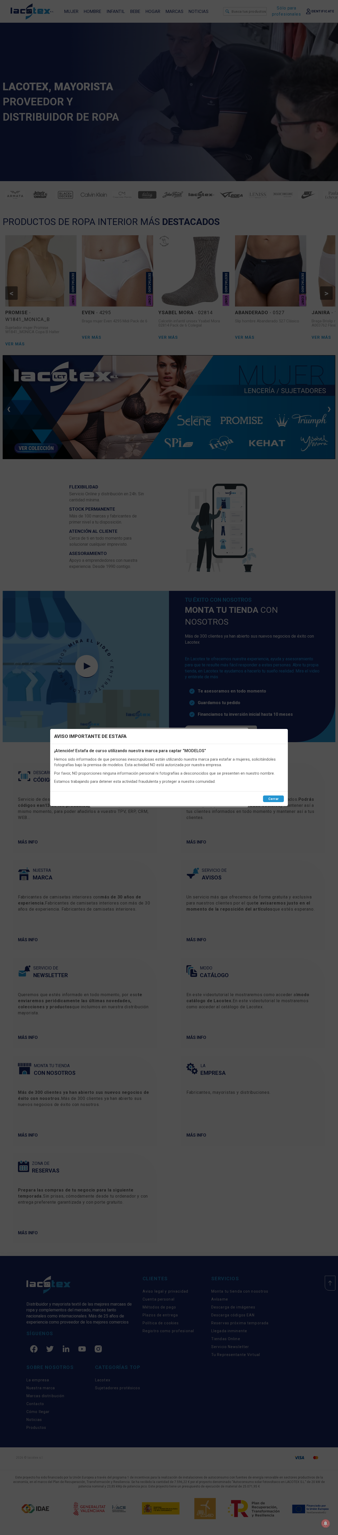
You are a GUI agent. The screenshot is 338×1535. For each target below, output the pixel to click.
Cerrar (273, 799)
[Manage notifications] (325, 1523)
